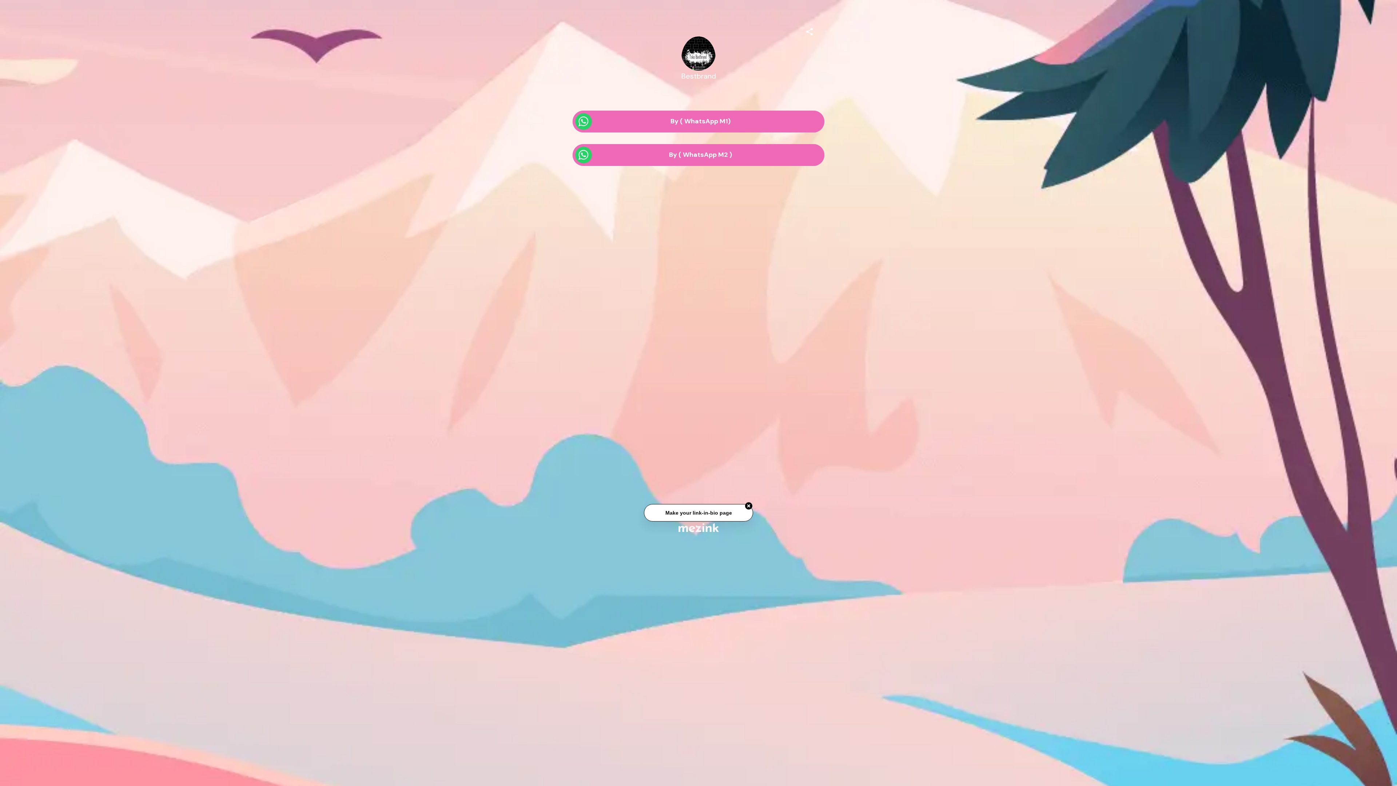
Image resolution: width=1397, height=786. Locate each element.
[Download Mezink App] (698, 527)
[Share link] (809, 30)
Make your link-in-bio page (698, 514)
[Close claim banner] (748, 507)
